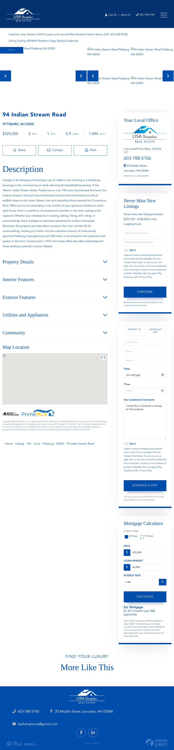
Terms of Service (144, 500)
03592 (60, 444)
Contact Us (129, 176)
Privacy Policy (146, 277)
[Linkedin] (93, 732)
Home (9, 444)
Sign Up (125, 15)
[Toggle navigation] (163, 15)
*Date (127, 369)
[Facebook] (81, 732)
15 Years (148, 536)
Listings (19, 444)
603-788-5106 (146, 15)
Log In (112, 15)
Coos (37, 444)
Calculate (145, 596)
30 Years (133, 536)
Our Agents (143, 176)
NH (29, 444)
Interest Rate (132, 576)
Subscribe (145, 292)
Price (127, 546)
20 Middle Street (83, 711)
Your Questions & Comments (139, 400)
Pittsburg (48, 444)
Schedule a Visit (155, 330)
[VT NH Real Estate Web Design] (156, 743)
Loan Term (131, 531)
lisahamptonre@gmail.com (38, 724)
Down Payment (133, 561)
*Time (127, 384)
